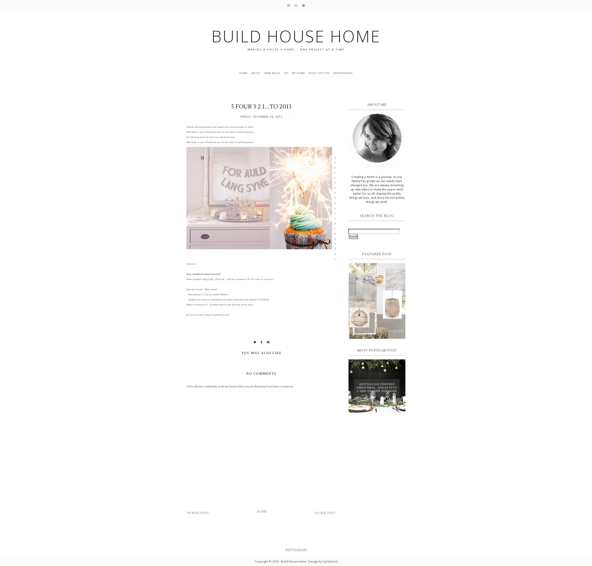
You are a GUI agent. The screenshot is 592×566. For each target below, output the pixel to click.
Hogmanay (201, 304)
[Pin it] (268, 342)
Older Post (325, 513)
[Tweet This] (254, 342)
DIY (286, 73)
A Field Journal (335, 213)
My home (298, 73)
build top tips (319, 73)
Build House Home (294, 561)
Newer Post (198, 513)
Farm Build (272, 73)
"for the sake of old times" (260, 279)
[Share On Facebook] (261, 342)
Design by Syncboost (323, 561)
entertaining (343, 73)
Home (243, 73)
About (255, 73)
